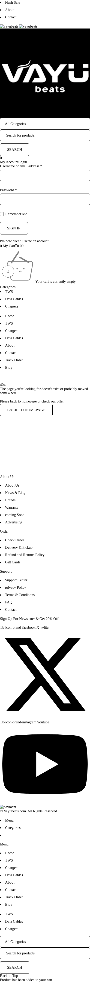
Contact (10, 17)
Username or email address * (21, 166)
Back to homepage (26, 410)
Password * (8, 190)
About (9, 10)
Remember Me (15, 214)
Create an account (35, 241)
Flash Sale (12, 2)
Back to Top (9, 976)
